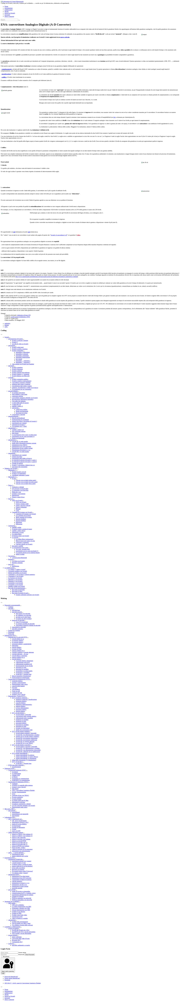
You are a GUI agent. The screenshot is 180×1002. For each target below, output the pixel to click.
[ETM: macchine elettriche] (24, 765)
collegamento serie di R (23, 662)
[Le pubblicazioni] (15, 568)
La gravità (15, 537)
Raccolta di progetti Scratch (20, 593)
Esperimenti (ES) (9, 858)
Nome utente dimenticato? (12, 978)
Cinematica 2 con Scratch (15, 576)
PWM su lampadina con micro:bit (22, 900)
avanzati (10, 377)
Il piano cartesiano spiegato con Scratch (27, 595)
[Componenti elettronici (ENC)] (27, 770)
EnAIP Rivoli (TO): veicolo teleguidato (23, 932)
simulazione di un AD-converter (21, 446)
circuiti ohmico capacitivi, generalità (26, 746)
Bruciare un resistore (18, 869)
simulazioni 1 (12, 428)
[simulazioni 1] (17, 428)
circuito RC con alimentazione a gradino (28, 748)
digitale (6, 325)
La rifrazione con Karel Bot (20, 490)
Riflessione (19, 524)
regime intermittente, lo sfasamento (26, 758)
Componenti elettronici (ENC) (17, 770)
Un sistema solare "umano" (20, 873)
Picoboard (11, 632)
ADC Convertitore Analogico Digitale (23, 790)
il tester (14, 829)
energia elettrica (16, 647)
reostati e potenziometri (19, 682)
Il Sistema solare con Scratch (20, 536)
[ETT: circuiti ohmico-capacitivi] (31, 745)
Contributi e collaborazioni (12, 927)
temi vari (10, 564)
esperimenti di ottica (18, 854)
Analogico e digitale (18, 487)
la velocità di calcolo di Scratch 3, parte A (24, 460)
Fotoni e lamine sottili (22, 504)
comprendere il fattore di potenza (21, 879)
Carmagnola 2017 (17, 942)
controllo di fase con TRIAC (20, 795)
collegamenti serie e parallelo (24, 718)
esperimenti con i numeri (19, 423)
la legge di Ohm (16, 649)
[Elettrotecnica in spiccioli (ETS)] (28, 637)
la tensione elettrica (17, 640)
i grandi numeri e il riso (19, 863)
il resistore (15, 772)
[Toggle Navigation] (1, 334)
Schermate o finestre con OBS (21, 908)
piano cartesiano (17, 937)
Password (21, 954)
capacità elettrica (21, 703)
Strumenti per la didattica (11, 901)
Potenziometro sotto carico (20, 684)
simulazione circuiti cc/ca (19, 884)
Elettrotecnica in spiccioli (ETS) (17, 637)
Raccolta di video (17, 591)
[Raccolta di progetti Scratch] (29, 593)
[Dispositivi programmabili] (20, 605)
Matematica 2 (12, 477)
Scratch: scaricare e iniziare (20, 340)
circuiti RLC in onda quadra (24, 671)
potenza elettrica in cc (18, 650)
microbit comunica (17, 629)
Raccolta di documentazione (16, 588)
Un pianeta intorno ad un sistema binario (28, 552)
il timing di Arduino (18, 896)
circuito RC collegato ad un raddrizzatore (28, 751)
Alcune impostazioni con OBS (21, 910)
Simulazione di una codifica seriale (22, 448)
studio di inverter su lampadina (21, 891)
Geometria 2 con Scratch (15, 584)
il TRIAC (15, 777)
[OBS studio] (16, 903)
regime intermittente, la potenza (25, 755)
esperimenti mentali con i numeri (21, 861)
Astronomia (11, 525)
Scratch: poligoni (17, 371)
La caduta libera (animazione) (24, 539)
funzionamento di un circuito (24, 666)
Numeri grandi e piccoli (19, 472)
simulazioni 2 (12, 440)
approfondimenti (13, 416)
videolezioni (11, 920)
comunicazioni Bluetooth (19, 557)
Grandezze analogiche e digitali (21, 804)
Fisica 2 (10, 499)
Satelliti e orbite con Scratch (16, 586)
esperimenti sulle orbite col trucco (22, 458)
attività (6, 11)
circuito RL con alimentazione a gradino (27, 735)
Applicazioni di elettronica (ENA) (18, 782)
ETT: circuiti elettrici (18, 713)
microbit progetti (17, 612)
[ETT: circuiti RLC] (23, 762)
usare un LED (16, 831)
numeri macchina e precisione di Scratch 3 (24, 421)
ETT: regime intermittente (19, 753)
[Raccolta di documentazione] (25, 588)
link (114, 117)
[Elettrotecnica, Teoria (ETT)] (25, 696)
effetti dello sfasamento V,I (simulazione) (24, 760)
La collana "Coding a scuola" (17, 569)
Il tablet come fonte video (19, 915)
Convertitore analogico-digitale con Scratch (25, 398)
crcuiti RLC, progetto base (23, 674)
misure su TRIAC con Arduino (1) (22, 836)
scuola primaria (12, 935)
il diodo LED (16, 775)
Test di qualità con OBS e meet (21, 923)
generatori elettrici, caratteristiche (21, 644)
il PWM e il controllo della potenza (22, 785)
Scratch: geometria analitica (20, 379)
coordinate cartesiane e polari (20, 475)
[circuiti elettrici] (21, 659)
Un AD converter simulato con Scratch (23, 805)
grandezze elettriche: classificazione (26, 699)
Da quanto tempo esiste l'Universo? (22, 871)
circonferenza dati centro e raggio (22, 386)
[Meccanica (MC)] (15, 809)
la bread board (16, 826)
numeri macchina (17, 456)
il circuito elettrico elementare (24, 661)
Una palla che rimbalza (19, 401)
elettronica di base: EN (24, 315)
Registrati (7, 980)
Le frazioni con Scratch (15, 578)
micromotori (15, 815)
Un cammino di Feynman (23, 515)
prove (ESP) (12, 890)
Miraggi (18, 509)
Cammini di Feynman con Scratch (22, 512)
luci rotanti (19, 359)
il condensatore (16, 773)
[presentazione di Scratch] (23, 339)
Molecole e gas (16, 492)
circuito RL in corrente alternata (25, 741)
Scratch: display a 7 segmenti (20, 374)
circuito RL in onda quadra (20, 441)
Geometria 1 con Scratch (15, 583)
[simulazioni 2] (17, 440)
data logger (15, 433)
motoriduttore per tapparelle (20, 814)
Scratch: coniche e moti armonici (21, 381)
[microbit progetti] (22, 612)
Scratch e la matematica (19, 473)
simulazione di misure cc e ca (20, 883)
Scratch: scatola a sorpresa (19, 349)
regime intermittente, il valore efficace (27, 757)
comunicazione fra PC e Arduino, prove (24, 893)
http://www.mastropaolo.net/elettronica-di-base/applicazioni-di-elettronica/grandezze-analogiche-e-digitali (46, 276)
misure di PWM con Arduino (20, 846)
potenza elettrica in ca (18, 657)
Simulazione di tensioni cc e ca (21, 450)
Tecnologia (11, 556)
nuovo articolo (64, 37)
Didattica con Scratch (10, 468)
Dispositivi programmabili (12, 605)
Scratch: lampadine (17, 350)
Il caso (14, 478)
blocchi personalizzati (18, 418)
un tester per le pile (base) (23, 617)
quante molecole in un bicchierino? (22, 866)
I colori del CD (16, 404)
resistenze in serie (21, 721)
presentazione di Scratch (15, 339)
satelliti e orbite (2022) (18, 531)
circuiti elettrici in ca (18, 639)
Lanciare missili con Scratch (24, 544)
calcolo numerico (17, 881)
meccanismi (11, 810)
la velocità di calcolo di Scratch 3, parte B (24, 462)
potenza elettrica (20, 706)
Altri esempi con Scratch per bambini (23, 364)
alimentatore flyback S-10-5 (20, 822)
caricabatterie (16, 689)
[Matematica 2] (17, 477)
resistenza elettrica (21, 701)
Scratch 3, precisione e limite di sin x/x (23, 465)
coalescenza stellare (21, 409)
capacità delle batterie (18, 686)
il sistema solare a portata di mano (22, 864)
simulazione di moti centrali (20, 886)
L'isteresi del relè (17, 693)
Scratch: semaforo (17, 367)
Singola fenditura (21, 519)
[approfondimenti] (19, 416)
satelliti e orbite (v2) (18, 430)
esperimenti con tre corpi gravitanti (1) (23, 436)
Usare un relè (16, 691)
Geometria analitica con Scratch (17, 571)
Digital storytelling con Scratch (17, 573)
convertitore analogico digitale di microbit (28, 625)
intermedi (11, 366)
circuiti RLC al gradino (22, 672)
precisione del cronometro (19, 467)
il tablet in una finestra (18, 911)
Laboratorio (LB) (9, 817)
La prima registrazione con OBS (21, 906)
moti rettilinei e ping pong (19, 394)
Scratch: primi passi (18, 347)
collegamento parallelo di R (24, 664)
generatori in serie (21, 667)
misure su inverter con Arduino (21, 839)
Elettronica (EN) (9, 768)
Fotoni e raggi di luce (18, 497)
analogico (7, 323)
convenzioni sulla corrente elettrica (26, 716)
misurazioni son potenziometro (21, 851)
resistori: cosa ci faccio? (19, 787)
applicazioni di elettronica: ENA (20, 317)
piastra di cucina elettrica (19, 824)
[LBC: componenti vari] (22, 819)
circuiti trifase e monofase (19, 655)
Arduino (10, 607)
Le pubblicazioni (9, 568)
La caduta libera (16, 534)
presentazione (8, 8)
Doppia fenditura (21, 520)
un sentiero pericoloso (18, 392)
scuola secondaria (13, 928)
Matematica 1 (12, 470)
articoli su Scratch (9, 13)
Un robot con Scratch (18, 561)
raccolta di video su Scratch (20, 344)
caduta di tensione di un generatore (22, 849)
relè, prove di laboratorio (19, 820)
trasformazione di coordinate (20, 419)
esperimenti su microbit (19, 627)
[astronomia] (19, 408)
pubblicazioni (8, 10)
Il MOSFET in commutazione (21, 780)
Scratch (6, 337)
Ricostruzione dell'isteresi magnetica (22, 399)
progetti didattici (13, 391)
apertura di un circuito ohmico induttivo (27, 736)
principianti (11, 345)
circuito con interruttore (23, 728)
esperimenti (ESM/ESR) (15, 859)
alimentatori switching (18, 802)
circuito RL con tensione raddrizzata (26, 740)
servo (13, 794)
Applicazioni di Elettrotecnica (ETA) (19, 679)
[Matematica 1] (17, 470)
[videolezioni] (16, 920)
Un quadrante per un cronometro (21, 389)
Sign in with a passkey (8, 971)
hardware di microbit (18, 620)
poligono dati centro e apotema (21, 384)
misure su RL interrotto (19, 837)
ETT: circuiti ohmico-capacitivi (21, 745)
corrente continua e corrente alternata (23, 652)
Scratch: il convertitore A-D (59, 235)
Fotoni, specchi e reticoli (23, 505)
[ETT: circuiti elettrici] (25, 713)
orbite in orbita (20, 554)
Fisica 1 (10, 485)
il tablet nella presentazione (20, 921)
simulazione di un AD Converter (21, 878)
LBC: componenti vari (15, 819)
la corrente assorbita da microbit (25, 624)
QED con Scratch (17, 500)
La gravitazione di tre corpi (20, 547)
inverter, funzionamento (19, 792)
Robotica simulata (17, 563)
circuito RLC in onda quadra (20, 451)
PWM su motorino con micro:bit (21, 898)
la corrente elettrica (17, 642)
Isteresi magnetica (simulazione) (21, 676)
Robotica (11, 559)
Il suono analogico (17, 797)
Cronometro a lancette (18, 414)
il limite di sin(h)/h (17, 463)
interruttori (15, 645)
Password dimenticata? (11, 976)
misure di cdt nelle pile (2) (19, 842)
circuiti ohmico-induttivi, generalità (26, 733)
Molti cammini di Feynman (24, 517)
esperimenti (11, 453)
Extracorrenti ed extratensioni (20, 677)
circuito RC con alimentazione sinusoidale (28, 750)
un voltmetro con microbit (23, 615)
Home (6, 6)
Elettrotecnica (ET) (10, 635)
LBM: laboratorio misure (15, 832)
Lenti (17, 510)
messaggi (7, 15)
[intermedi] (14, 366)
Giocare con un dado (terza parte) (26, 483)
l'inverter (14, 687)
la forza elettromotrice (22, 708)
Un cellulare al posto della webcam (22, 925)
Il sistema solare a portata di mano (22, 529)
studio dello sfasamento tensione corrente (24, 443)
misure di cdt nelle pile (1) (19, 844)
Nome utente (22, 952)
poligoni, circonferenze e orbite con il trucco (25, 387)
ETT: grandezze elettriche (19, 698)
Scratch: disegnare (17, 369)
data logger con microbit (23, 613)
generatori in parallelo (22, 669)
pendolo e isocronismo (18, 493)
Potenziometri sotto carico (19, 807)
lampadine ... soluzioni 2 (23, 362)
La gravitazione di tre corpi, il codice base (24, 435)
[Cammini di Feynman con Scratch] (33, 512)
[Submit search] (19, 20)
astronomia (15, 408)
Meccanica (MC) (9, 809)
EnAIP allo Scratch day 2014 (20, 930)
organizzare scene (17, 916)
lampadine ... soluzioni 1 (23, 360)
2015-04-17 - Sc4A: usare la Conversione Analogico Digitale (22, 983)
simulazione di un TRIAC (19, 445)
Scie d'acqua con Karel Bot (20, 488)
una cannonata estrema (18, 431)
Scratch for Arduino (14, 630)
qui (14, 232)
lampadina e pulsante (22, 354)
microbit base (16, 610)
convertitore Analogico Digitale (21, 382)
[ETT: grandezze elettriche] (28, 698)
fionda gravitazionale (22, 411)
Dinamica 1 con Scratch (15, 579)
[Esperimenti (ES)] (15, 858)
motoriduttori (16, 812)
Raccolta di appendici (18, 589)
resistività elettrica (17, 681)
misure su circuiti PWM (19, 841)
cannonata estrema (17, 396)
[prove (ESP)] (16, 890)
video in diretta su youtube (20, 918)
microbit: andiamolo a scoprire (21, 945)
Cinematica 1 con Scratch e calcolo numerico (21, 574)
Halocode (11, 634)
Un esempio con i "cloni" (19, 426)
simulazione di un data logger (20, 876)
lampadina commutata (22, 355)
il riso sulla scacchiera (18, 868)
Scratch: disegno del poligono (21, 372)
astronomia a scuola (18, 532)
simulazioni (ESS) (13, 874)
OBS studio (11, 903)
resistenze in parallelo (22, 719)
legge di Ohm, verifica (18, 847)
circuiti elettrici (16, 659)
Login (3, 973)
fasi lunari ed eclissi (21, 413)
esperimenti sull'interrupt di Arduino (22, 895)
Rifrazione (19, 522)
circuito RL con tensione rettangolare (27, 738)
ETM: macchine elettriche (16, 765)
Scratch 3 (15, 342)
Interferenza (15, 495)
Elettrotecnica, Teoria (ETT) (16, 696)
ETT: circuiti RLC (17, 762)
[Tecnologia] (15, 556)
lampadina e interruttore (23, 352)
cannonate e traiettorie (22, 542)
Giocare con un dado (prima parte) (26, 480)
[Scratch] (9, 337)
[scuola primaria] (18, 935)
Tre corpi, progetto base (23, 549)
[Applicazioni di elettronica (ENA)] (29, 782)
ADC (6, 327)
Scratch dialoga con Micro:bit (20, 376)
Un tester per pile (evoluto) (24, 618)
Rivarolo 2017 (16, 940)
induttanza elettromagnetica (24, 704)
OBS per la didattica (18, 905)
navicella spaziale (17, 888)
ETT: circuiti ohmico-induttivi (21, 731)
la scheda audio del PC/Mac (20, 800)
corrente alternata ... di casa (20, 654)
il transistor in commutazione (20, 778)
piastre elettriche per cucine (20, 856)
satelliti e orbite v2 (17, 406)
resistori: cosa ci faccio (18, 694)
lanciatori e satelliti (17, 546)
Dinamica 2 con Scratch (15, 581)
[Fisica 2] (13, 499)
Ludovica (11, 943)
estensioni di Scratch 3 (18, 424)
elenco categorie (9, 16)
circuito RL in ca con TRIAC (24, 743)
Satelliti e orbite (16, 527)
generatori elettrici (21, 709)
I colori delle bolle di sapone (20, 403)
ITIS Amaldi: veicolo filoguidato (21, 933)
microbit (10, 608)
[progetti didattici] (18, 391)
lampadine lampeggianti (23, 357)
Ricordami (6, 956)
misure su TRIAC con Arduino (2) (22, 834)
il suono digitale (16, 799)
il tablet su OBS (16, 913)
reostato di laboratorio (18, 827)
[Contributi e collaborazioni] (21, 927)
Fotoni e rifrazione (21, 507)
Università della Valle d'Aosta (21, 938)
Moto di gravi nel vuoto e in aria (25, 541)
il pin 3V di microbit (22, 622)
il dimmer (15, 783)
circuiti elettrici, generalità (23, 714)
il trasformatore (16, 767)
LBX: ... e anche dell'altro (16, 852)
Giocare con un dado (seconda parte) (27, 482)
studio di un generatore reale (24, 730)
